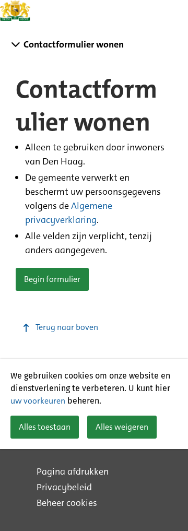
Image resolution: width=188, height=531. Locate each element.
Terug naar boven (67, 327)
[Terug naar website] (15, 10)
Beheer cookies (67, 503)
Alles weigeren (122, 426)
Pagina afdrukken (73, 471)
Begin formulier (52, 279)
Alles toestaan (44, 426)
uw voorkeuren (37, 400)
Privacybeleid (64, 487)
